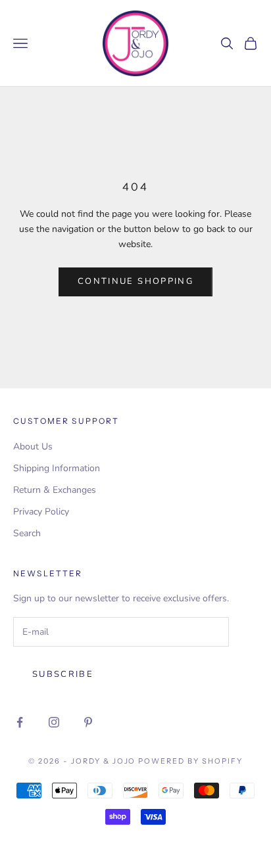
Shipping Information (56, 468)
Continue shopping (135, 281)
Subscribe (62, 674)
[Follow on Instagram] (54, 722)
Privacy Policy (41, 511)
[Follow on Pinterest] (88, 722)
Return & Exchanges (54, 490)
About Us (33, 446)
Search (27, 533)
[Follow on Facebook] (19, 722)
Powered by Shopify (190, 761)
